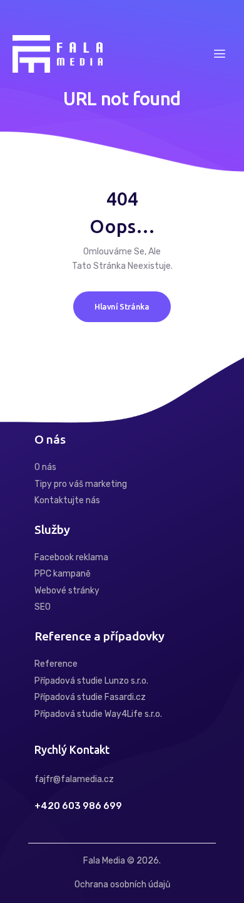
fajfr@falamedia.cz (74, 779)
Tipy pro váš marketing (80, 484)
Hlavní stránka (122, 306)
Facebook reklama (71, 557)
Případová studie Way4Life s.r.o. (98, 714)
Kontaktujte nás (67, 500)
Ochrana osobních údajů (122, 884)
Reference (56, 664)
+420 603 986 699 (78, 806)
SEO (42, 607)
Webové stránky (66, 590)
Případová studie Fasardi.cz (90, 697)
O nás (45, 467)
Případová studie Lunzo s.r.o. (91, 681)
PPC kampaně (62, 573)
